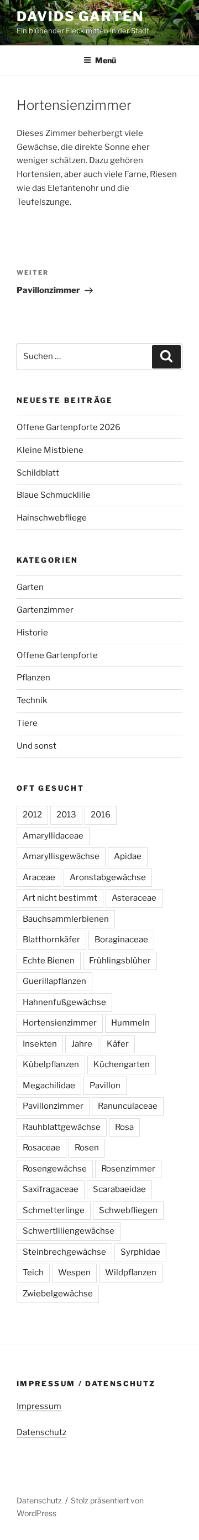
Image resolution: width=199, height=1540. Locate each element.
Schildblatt (38, 473)
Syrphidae (140, 1252)
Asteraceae (134, 898)
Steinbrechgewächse (64, 1252)
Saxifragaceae (50, 1189)
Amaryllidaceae (53, 836)
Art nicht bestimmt (60, 898)
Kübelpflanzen (51, 1064)
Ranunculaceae (128, 1106)
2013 (66, 815)
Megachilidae (49, 1085)
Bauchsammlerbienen (66, 919)
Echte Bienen (49, 961)
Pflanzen (33, 678)
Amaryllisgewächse (61, 856)
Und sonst (36, 746)
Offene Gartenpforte (57, 655)
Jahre (81, 1044)
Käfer (118, 1044)
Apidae (128, 856)
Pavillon (105, 1085)
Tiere (27, 723)
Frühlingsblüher (120, 961)
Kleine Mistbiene (50, 450)
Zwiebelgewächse (58, 1294)
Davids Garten (80, 16)
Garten (30, 587)
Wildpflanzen (130, 1273)
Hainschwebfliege (52, 518)
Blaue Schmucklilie (54, 495)
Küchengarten (121, 1064)
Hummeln (130, 1023)
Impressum (39, 1406)
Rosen (87, 1148)
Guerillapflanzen (54, 981)
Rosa (124, 1127)
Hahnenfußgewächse (64, 1002)
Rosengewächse (55, 1169)
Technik (32, 700)
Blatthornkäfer (51, 940)
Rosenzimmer (128, 1169)
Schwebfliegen (128, 1210)
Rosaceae (41, 1148)
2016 (101, 815)
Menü (105, 60)
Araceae (39, 877)
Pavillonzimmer (53, 1106)
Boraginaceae (121, 940)
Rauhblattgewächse (62, 1127)
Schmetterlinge (54, 1210)
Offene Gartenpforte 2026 (69, 427)
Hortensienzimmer (60, 1023)
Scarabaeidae (119, 1189)
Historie (32, 633)
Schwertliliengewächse (68, 1231)
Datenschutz (41, 1432)
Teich (33, 1273)
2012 (32, 815)
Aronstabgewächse (108, 877)
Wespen (74, 1273)
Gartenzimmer (45, 610)
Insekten (40, 1044)
